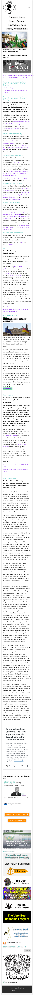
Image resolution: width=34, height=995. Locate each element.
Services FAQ (16, 990)
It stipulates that (15, 275)
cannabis (8, 273)
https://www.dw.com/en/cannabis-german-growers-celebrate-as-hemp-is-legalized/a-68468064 (16, 309)
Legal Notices (19, 988)
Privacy (10, 988)
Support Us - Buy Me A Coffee (16, 814)
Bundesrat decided (11, 436)
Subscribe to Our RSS (14, 943)
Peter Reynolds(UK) (9, 478)
